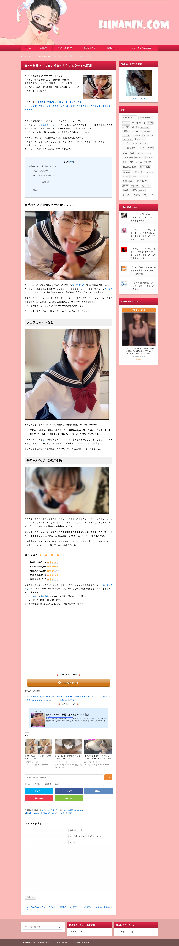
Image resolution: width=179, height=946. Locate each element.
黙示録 (138, 360)
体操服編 (44, 596)
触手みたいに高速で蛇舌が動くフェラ (44, 166)
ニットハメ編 (30, 596)
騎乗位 (140, 195)
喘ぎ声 (145, 167)
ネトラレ (141, 143)
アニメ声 (148, 135)
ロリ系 (127, 158)
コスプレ (55, 813)
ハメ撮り (130, 147)
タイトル (38, 784)
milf (125, 127)
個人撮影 (68, 813)
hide (71, 162)
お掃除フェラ (45, 813)
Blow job (29, 813)
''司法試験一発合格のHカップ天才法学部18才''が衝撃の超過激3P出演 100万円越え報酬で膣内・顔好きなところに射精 (139, 351)
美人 (146, 186)
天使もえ (108, 289)
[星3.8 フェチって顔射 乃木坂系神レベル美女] (38, 746)
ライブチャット (144, 153)
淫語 (134, 176)
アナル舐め (137, 135)
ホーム (28, 48)
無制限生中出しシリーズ (48, 125)
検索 (108, 777)
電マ (127, 195)
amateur (37, 813)
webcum (145, 127)
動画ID (57, 784)
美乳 (134, 186)
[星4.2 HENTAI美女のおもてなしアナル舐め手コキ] (68, 746)
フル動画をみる (70, 682)
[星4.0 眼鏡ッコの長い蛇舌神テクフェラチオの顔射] (97, 87)
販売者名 (48, 784)
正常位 (138, 172)
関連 (35, 190)
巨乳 (126, 172)
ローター (140, 158)
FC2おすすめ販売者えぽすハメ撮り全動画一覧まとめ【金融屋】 (142, 286)
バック (146, 147)
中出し (128, 162)
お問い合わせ (113, 48)
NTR (135, 127)
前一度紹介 (77, 285)
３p (150, 195)
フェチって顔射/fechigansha (73, 810)
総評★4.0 (46, 182)
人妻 (147, 162)
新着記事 (44, 48)
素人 (142, 181)
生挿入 (128, 181)
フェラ (61, 813)
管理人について (65, 48)
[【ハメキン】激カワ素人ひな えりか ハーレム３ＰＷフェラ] (98, 746)
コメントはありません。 (50, 810)
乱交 (139, 162)
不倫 (150, 158)
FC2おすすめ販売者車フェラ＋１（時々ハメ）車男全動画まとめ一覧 (142, 217)
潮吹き (144, 176)
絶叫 (125, 186)
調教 (142, 190)
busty (125, 123)
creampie (138, 123)
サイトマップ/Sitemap (141, 48)
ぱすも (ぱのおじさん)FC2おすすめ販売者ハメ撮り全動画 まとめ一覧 (143, 270)
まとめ (126, 135)
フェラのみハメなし (41, 171)
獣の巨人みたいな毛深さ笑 (44, 175)
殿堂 (150, 172)
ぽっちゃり (146, 131)
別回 (45, 439)
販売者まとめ (90, 48)
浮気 (125, 176)
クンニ (140, 139)
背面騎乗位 (130, 190)
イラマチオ (127, 139)
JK (150, 123)
